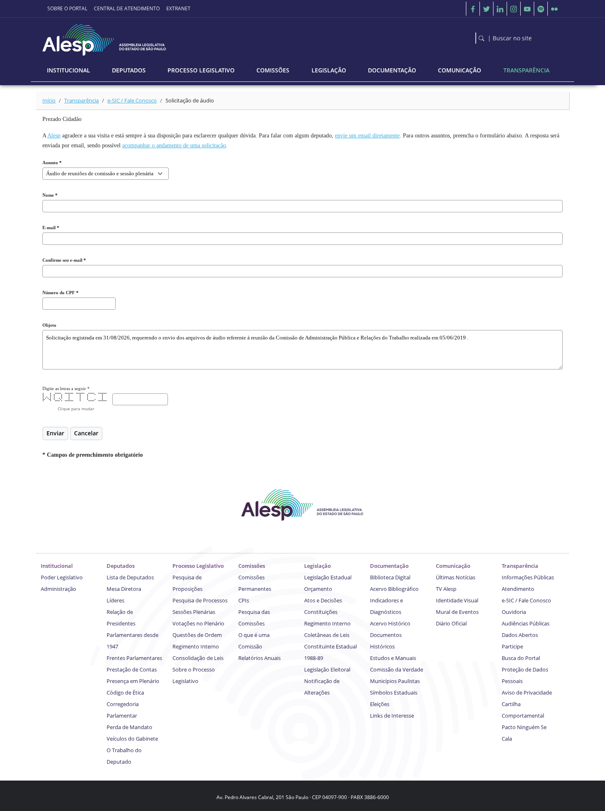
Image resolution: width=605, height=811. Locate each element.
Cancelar (86, 433)
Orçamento (318, 589)
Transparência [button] (526, 70)
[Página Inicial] (105, 37)
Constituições (320, 612)
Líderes (115, 600)
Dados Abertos (520, 635)
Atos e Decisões (323, 600)
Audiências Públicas (525, 623)
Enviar (55, 433)
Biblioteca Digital (390, 577)
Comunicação (453, 565)
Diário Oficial (451, 623)
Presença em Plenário (133, 681)
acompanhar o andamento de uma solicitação (174, 145)
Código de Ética (125, 692)
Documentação (389, 565)
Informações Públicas (528, 577)
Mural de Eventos (457, 612)
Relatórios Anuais (259, 658)
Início (49, 100)
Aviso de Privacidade (527, 692)
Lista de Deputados (130, 577)
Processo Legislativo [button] (201, 70)
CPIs (243, 600)
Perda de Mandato (129, 727)
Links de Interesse (392, 715)
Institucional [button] (68, 70)
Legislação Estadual (327, 577)
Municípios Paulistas (395, 681)
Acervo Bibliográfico (394, 589)
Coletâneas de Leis (326, 635)
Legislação (317, 565)
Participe (512, 646)
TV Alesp (446, 589)
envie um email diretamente (367, 135)
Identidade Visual (457, 600)
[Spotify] (540, 9)
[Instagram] (513, 9)
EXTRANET (178, 8)
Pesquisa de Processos (200, 600)
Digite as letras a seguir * (66, 388)
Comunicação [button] (459, 70)
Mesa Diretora (124, 589)
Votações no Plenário (198, 623)
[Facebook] (472, 9)
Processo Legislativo (198, 565)
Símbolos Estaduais (393, 692)
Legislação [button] (329, 70)
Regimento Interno (195, 646)
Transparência (81, 100)
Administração (58, 589)
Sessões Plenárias (193, 612)
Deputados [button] (129, 70)
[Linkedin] (500, 9)
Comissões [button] (272, 70)
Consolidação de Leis (197, 658)
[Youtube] (527, 9)
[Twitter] (486, 9)
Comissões (251, 565)
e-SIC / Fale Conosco (132, 100)
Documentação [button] (392, 70)
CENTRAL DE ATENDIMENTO (127, 8)
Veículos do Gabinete (132, 738)
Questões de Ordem (197, 635)
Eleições (379, 704)
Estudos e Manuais (393, 658)
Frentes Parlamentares (134, 658)
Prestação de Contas (132, 669)
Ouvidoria (514, 612)
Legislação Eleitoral (327, 669)
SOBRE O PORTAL (67, 8)
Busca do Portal (521, 658)
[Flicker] (554, 9)
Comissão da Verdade (396, 669)
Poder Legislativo (62, 577)
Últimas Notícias (455, 577)
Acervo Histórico (390, 623)
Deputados (121, 565)
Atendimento (518, 589)
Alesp (53, 135)
